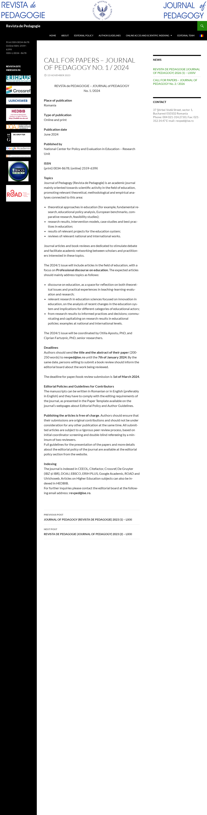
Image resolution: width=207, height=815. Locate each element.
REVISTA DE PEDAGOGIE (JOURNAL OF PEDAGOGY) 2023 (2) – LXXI (88, 532)
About (65, 35)
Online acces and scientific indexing (147, 35)
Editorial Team (185, 35)
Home (52, 35)
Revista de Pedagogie (23, 26)
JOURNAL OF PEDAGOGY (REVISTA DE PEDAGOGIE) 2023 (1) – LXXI (88, 517)
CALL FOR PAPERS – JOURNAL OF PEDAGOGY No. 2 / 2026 (175, 81)
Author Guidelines (110, 35)
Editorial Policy (83, 35)
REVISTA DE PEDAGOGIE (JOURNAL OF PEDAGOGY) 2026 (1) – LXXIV (176, 71)
